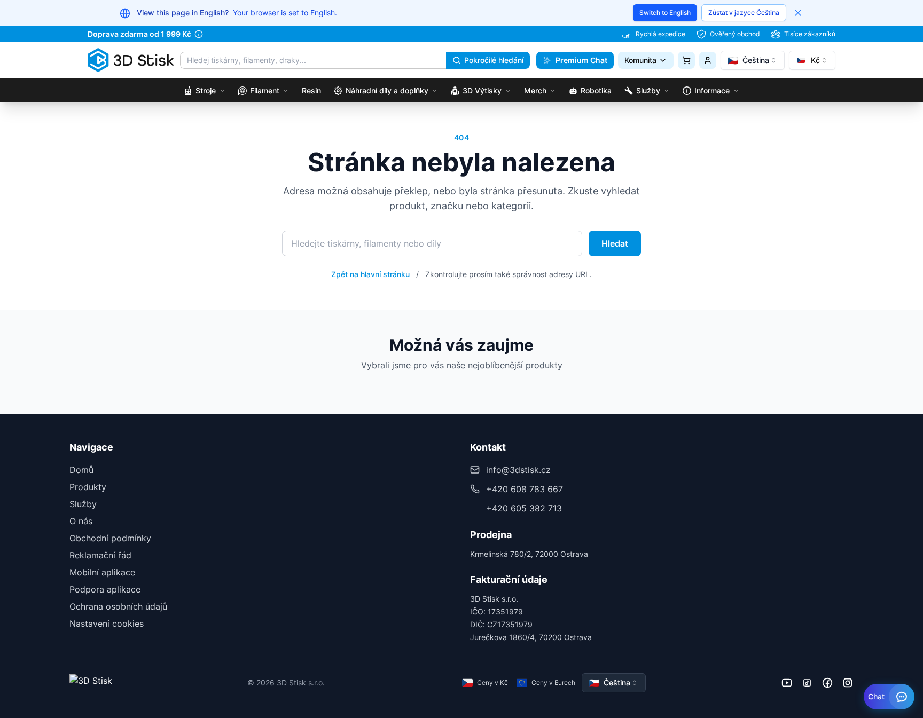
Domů (81, 469)
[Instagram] (848, 683)
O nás (80, 521)
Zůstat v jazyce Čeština (743, 13)
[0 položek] (686, 60)
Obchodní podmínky (110, 538)
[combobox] (753, 60)
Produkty (87, 487)
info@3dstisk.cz (518, 469)
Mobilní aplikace (102, 572)
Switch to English (665, 13)
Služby (83, 504)
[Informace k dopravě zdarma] (198, 34)
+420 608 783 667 (524, 489)
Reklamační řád (100, 555)
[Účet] (707, 60)
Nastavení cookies (106, 623)
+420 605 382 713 (524, 508)
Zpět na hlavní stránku (370, 274)
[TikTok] (807, 683)
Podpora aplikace (104, 589)
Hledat (614, 243)
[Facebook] (827, 683)
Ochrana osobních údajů (118, 606)
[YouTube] (787, 683)
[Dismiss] (798, 12)
